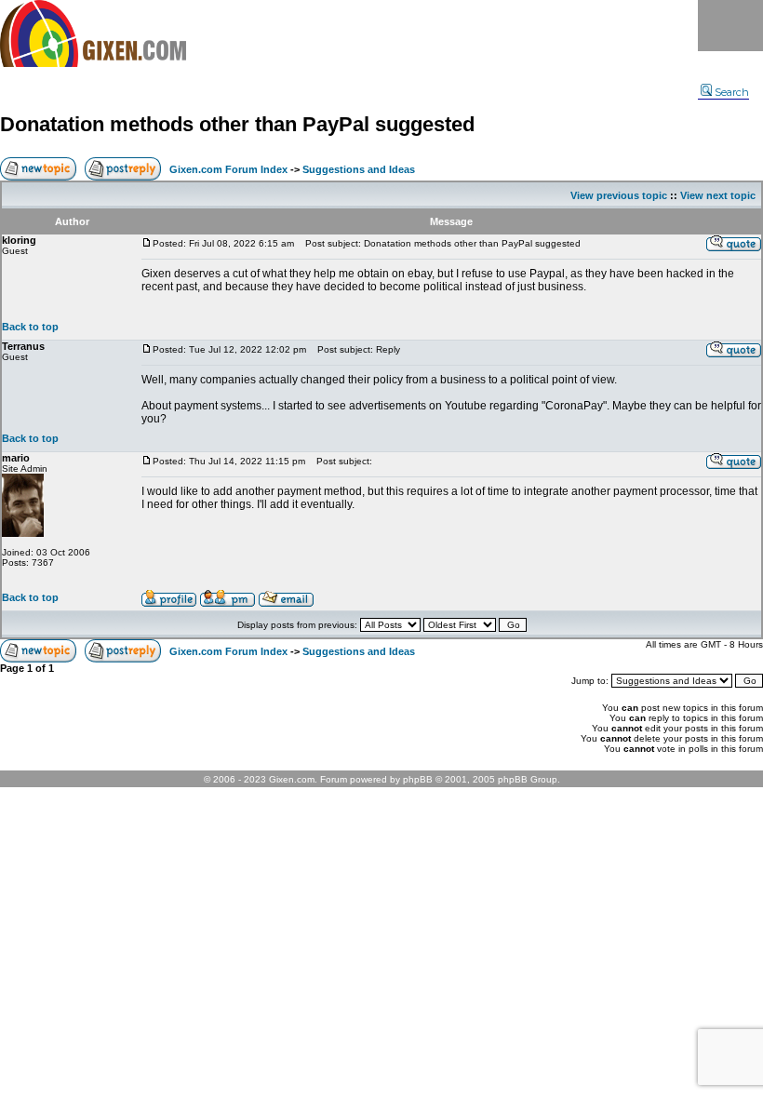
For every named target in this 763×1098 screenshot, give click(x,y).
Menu (730, 25)
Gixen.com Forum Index (228, 169)
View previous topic (618, 195)
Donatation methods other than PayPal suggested (237, 124)
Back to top (30, 326)
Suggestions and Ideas (358, 169)
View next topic (718, 195)
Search (732, 92)
